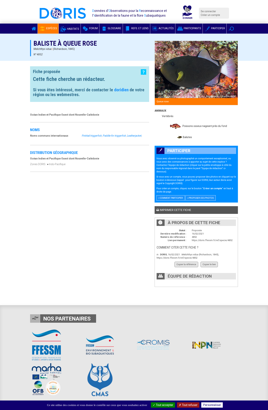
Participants (192, 28)
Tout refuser (189, 405)
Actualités (166, 28)
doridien (121, 89)
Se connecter (208, 11)
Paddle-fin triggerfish (114, 135)
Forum (93, 28)
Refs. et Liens (140, 28)
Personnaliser (212, 405)
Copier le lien (209, 264)
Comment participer (171, 198)
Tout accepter (164, 405)
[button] (231, 29)
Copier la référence (186, 264)
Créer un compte (210, 15)
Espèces (51, 28)
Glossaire (114, 28)
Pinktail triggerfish (92, 135)
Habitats (73, 28)
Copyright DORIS (173, 183)
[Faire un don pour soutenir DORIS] (187, 13)
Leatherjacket (134, 135)
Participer (218, 28)
